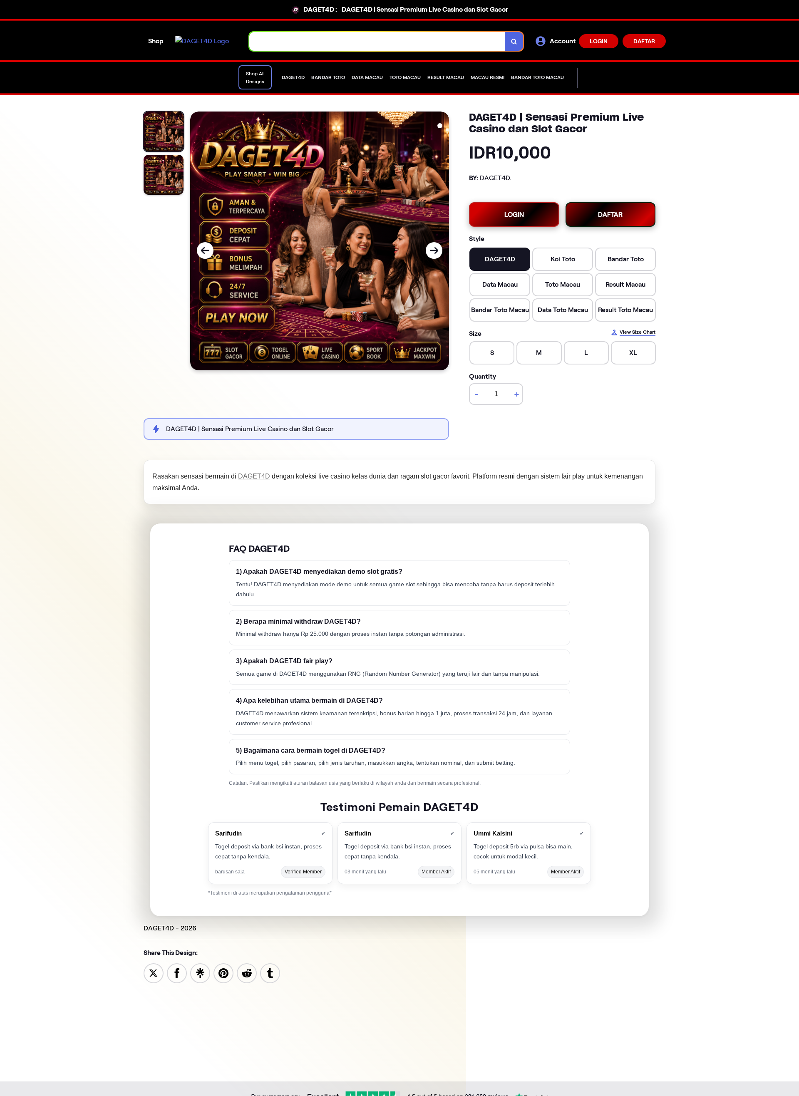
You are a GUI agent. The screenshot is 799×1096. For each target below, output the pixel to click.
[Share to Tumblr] (270, 972)
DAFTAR (644, 41)
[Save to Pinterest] (223, 972)
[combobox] (377, 41)
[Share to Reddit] (247, 972)
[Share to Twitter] (154, 972)
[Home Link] (202, 41)
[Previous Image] (205, 250)
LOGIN (599, 41)
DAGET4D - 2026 (170, 928)
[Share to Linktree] (200, 972)
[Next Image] (434, 250)
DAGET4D (254, 476)
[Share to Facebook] (177, 972)
